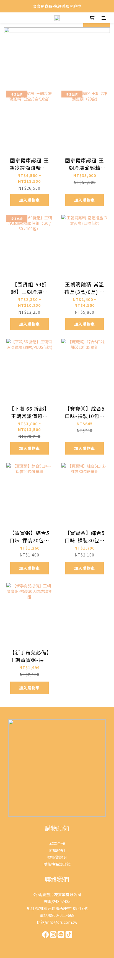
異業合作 (57, 843)
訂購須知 (57, 850)
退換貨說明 (57, 857)
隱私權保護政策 (57, 864)
